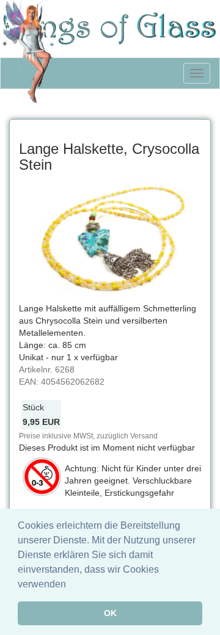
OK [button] (110, 613)
